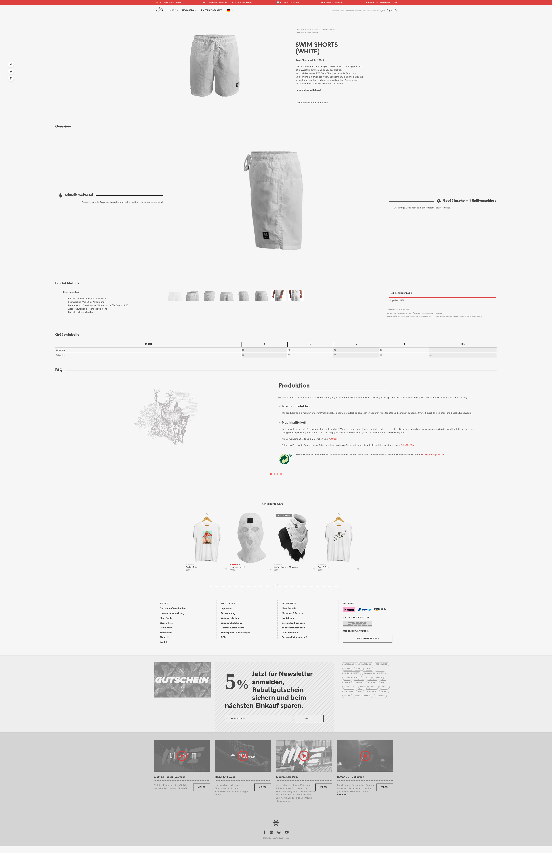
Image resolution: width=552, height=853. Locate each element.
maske (373, 687)
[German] (229, 10)
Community (166, 628)
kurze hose (434, 316)
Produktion (288, 618)
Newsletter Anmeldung (172, 613)
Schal (347, 696)
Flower (378, 678)
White (479, 316)
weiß (474, 316)
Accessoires (350, 664)
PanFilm (341, 795)
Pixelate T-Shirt (192, 567)
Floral (366, 678)
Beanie (347, 669)
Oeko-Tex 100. (407, 445)
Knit (383, 682)
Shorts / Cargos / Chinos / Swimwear (414, 313)
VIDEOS (201, 787)
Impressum (226, 608)
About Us (164, 637)
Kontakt (164, 642)
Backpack (366, 664)
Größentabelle (290, 633)
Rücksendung (228, 613)
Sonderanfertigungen (293, 628)
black (359, 669)
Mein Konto (166, 618)
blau (369, 669)
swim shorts (465, 316)
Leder (363, 687)
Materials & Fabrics (292, 613)
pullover (348, 691)
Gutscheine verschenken (173, 608)
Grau (347, 682)
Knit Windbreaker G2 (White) (286, 567)
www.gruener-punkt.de (432, 454)
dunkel (380, 673)
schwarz (380, 696)
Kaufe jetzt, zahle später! (332, 2)
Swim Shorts (312, 32)
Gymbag (372, 682)
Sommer (456, 316)
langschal (349, 687)
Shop (173, 10)
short (442, 316)
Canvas (368, 673)
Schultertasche (363, 696)
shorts (449, 316)
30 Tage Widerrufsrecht (288, 2)
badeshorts (415, 316)
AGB (223, 637)
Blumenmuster (351, 673)
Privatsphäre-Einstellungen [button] (235, 633)
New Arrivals (189, 10)
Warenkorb (166, 633)
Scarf (384, 691)
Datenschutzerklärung (233, 628)
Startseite (300, 29)
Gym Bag (359, 682)
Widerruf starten (230, 618)
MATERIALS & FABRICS (211, 10)
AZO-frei (333, 438)
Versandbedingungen (293, 623)
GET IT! (308, 718)
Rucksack (371, 691)
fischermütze (351, 678)
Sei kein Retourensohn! (294, 637)
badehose (405, 316)
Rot (360, 691)
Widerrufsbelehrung (231, 623)
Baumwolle (381, 664)
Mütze (385, 687)
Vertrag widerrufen (367, 638)
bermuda (425, 316)
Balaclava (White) (237, 567)
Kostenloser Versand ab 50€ (168, 2)
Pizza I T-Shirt (323, 567)
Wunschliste (166, 623)
